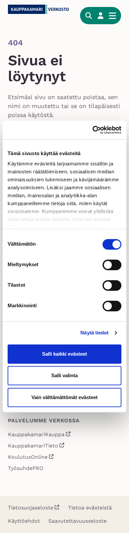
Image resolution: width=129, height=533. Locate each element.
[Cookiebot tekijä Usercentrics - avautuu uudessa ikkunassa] (92, 130)
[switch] (112, 265)
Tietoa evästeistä (90, 507)
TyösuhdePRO (25, 468)
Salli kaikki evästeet (64, 354)
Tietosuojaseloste (30, 507)
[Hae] (89, 16)
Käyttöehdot (24, 521)
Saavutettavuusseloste (77, 521)
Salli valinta (64, 375)
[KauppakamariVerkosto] (40, 9)
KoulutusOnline (31, 457)
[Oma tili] (101, 16)
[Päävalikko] (112, 16)
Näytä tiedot (94, 332)
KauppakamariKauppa (39, 435)
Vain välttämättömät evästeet (64, 397)
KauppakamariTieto (36, 446)
